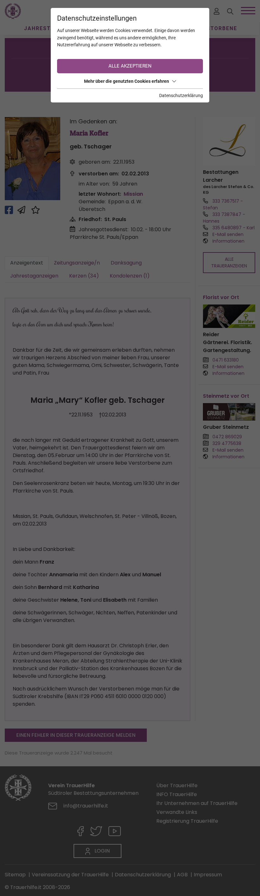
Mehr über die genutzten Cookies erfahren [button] (126, 81)
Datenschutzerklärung (181, 95)
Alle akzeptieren (130, 66)
